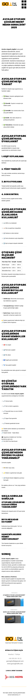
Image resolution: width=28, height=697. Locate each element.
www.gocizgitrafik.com (15, 664)
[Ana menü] (18, 7)
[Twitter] (25, 4)
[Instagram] (23, 4)
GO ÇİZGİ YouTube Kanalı (10, 441)
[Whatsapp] (23, 7)
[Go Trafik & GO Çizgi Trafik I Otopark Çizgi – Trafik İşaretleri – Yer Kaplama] (9, 4)
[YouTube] (25, 7)
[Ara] (18, 1)
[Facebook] (25, 1)
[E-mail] (23, 1)
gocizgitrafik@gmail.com (15, 661)
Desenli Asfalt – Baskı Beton (11, 433)
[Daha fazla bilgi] (18, 4)
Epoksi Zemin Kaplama (9, 322)
